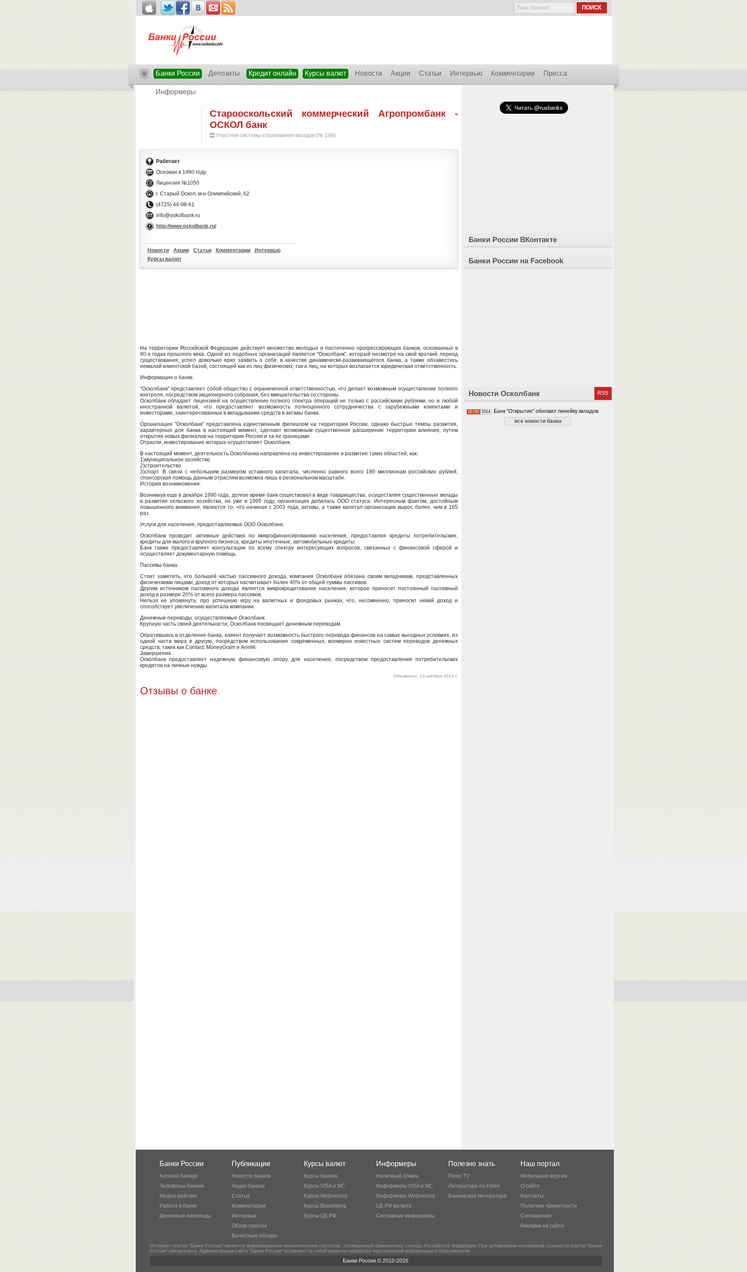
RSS (602, 393)
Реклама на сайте (542, 1226)
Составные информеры (405, 1216)
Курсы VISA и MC (324, 1186)
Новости (368, 73)
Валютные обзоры (255, 1236)
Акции (400, 73)
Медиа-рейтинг (178, 1196)
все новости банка (538, 421)
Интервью (466, 73)
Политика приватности (548, 1206)
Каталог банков (178, 1176)
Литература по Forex (474, 1186)
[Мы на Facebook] (183, 8)
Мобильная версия (543, 1176)
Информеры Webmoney (405, 1196)
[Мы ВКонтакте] (198, 8)
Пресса (555, 73)
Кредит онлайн (272, 73)
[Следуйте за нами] (168, 8)
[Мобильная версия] (149, 8)
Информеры (176, 92)
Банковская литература (477, 1196)
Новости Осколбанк (504, 394)
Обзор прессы (249, 1226)
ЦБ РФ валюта (394, 1206)
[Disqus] (299, 807)
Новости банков (251, 1176)
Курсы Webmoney (325, 1196)
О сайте (530, 1186)
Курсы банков (320, 1176)
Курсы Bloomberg (325, 1206)
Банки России (178, 73)
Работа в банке (178, 1206)
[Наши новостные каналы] (228, 8)
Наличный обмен (397, 1176)
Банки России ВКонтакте (513, 240)
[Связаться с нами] (213, 8)
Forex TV (458, 1176)
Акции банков (248, 1186)
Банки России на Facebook (516, 261)
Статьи (430, 73)
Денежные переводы (185, 1216)
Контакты (532, 1196)
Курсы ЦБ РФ (320, 1216)
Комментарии (513, 73)
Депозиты (224, 73)
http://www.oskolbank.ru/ (186, 226)
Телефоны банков (182, 1186)
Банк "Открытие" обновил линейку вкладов (546, 411)
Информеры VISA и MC (404, 1186)
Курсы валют (325, 73)
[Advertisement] (298, 304)
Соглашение (536, 1216)
